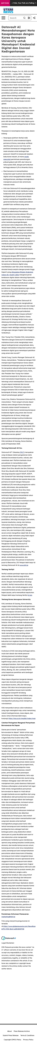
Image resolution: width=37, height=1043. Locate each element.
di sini (30, 595)
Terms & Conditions (27, 1035)
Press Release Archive (22, 1031)
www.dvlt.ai (24, 565)
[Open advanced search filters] (29, 18)
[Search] (24, 18)
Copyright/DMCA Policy (12, 1040)
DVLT (22, 452)
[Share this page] (34, 18)
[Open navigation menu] (3, 18)
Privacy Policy (28, 1040)
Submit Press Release (10, 1035)
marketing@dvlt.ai (8, 917)
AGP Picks (5, 3)
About (9, 1031)
